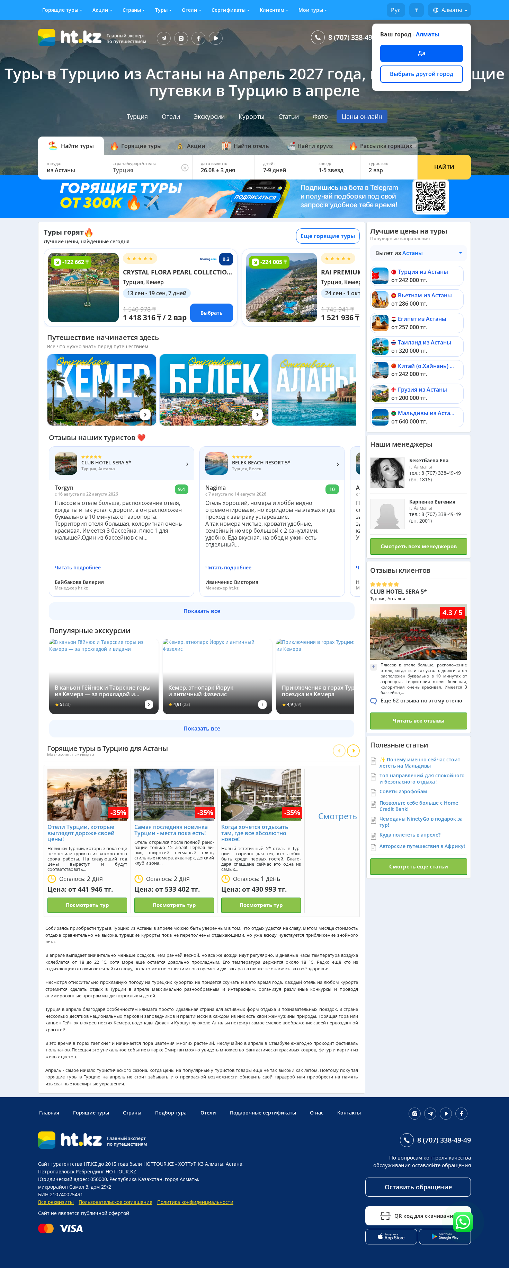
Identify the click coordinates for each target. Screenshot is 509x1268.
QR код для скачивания (425, 1215)
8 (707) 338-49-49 (355, 37)
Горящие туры (60, 10)
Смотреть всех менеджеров (419, 546)
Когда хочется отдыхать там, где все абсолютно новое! (254, 833)
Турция (137, 116)
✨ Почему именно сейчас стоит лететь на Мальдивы (419, 762)
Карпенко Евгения (432, 501)
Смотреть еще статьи (418, 866)
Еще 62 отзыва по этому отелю (421, 700)
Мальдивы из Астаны (428, 413)
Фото (320, 116)
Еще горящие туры (328, 236)
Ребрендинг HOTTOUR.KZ (106, 1171)
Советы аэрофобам (403, 791)
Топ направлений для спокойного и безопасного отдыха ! (422, 778)
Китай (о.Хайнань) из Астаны (438, 366)
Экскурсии (209, 116)
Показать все (202, 611)
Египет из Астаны (422, 319)
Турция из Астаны (423, 272)
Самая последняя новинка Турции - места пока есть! (171, 830)
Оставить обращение (418, 1187)
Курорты (252, 116)
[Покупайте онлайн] (62, 1228)
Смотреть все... (348, 816)
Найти (444, 167)
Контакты (349, 1112)
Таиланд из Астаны (424, 342)
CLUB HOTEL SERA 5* (398, 591)
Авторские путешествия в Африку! (422, 846)
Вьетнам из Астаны (425, 295)
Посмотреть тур (87, 904)
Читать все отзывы (419, 720)
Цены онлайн (362, 116)
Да (421, 53)
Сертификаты (228, 10)
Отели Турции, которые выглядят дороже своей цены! (81, 833)
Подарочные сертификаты (263, 1112)
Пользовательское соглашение (115, 1202)
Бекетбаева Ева (428, 460)
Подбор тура (171, 1112)
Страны (132, 10)
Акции (100, 10)
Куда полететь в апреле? (409, 834)
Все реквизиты (56, 1202)
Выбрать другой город (421, 74)
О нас (316, 1112)
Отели (189, 10)
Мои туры (310, 10)
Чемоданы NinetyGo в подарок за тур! (421, 821)
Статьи (288, 116)
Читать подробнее (78, 568)
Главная (49, 1112)
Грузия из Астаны (422, 389)
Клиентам (272, 10)
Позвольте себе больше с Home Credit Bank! (418, 805)
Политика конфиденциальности (195, 1202)
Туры (161, 10)
